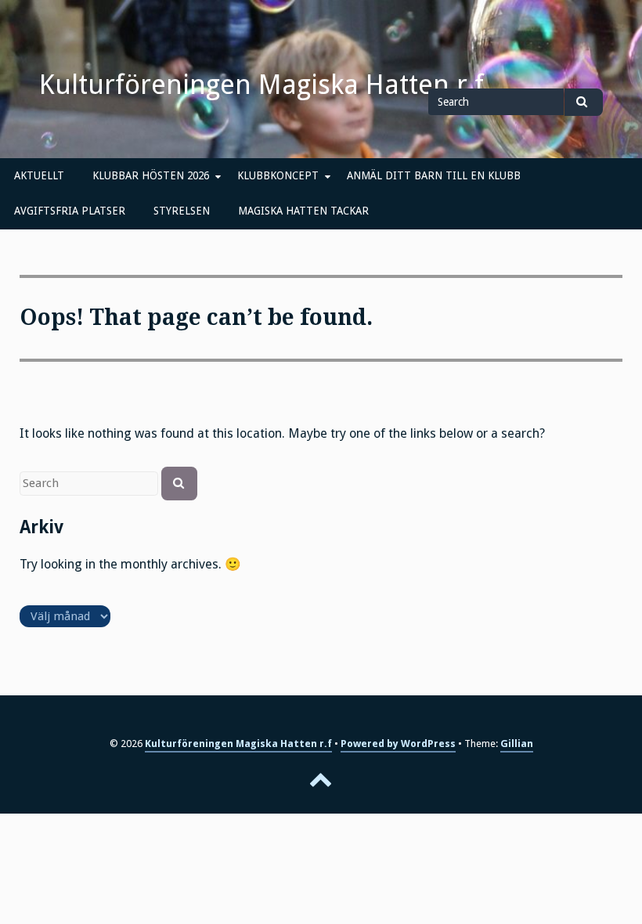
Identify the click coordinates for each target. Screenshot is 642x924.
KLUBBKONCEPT (278, 175)
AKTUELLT (39, 175)
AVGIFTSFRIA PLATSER (69, 210)
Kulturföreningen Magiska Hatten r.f (261, 84)
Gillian (516, 743)
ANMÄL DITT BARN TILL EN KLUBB (434, 175)
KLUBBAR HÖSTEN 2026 (150, 175)
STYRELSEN (181, 210)
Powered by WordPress (398, 743)
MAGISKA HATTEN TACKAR (303, 210)
